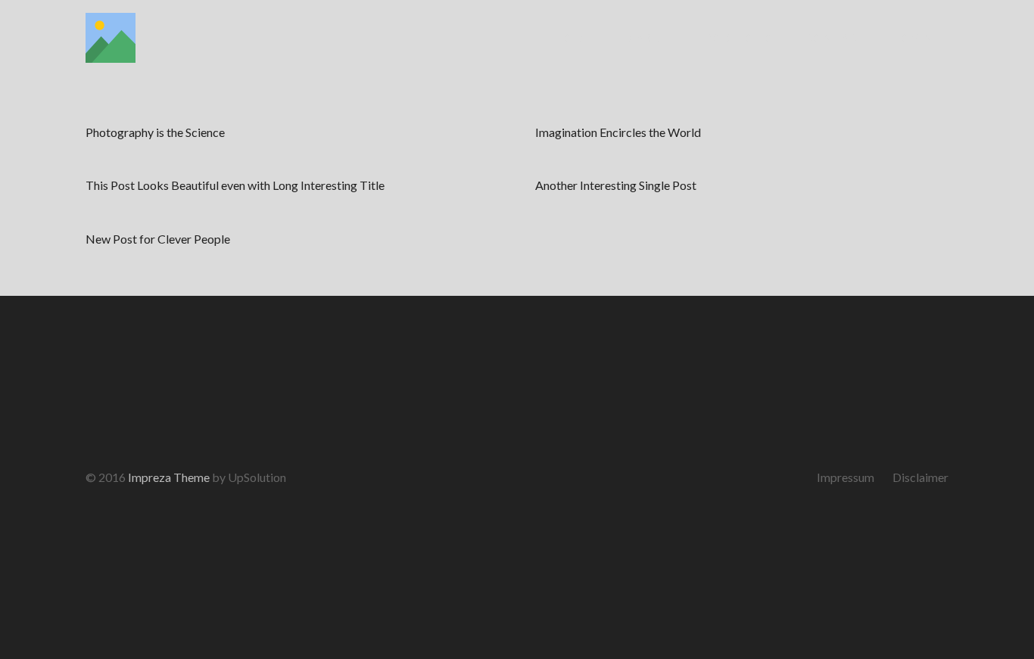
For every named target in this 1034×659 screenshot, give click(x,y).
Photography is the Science (155, 132)
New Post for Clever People (158, 239)
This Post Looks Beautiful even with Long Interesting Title (235, 185)
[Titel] (110, 38)
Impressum (845, 477)
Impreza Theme (169, 477)
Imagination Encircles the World (618, 132)
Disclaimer (920, 477)
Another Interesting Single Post (615, 185)
